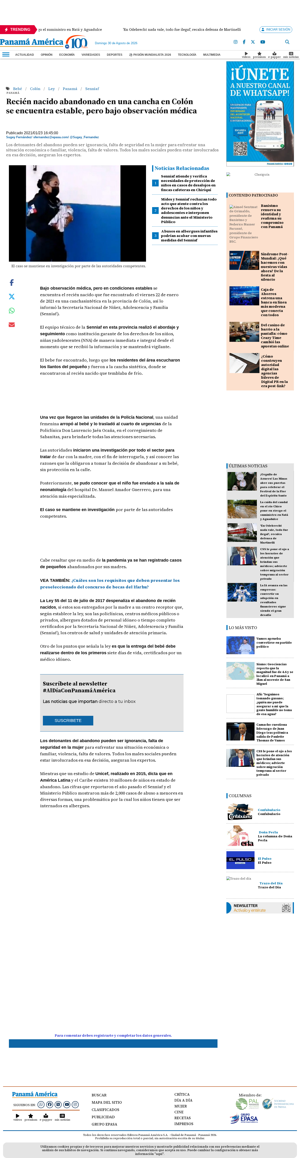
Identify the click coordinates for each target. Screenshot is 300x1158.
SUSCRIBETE (68, 720)
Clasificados (105, 1109)
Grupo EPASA (104, 1124)
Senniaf (92, 88)
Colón (35, 88)
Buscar (99, 1095)
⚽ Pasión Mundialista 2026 (150, 54)
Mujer (180, 1106)
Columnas (240, 796)
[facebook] (244, 42)
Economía (67, 54)
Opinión (46, 54)
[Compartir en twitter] (12, 296)
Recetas (182, 1117)
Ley (52, 88)
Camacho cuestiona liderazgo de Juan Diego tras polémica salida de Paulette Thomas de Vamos (272, 732)
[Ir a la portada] (31, 43)
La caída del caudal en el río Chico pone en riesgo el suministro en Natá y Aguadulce (274, 510)
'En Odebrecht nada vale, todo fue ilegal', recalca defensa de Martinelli (274, 534)
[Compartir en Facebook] (12, 282)
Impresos (183, 1123)
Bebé (18, 88)
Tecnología (187, 54)
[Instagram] (235, 42)
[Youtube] (262, 42)
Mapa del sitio (107, 1102)
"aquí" (159, 1154)
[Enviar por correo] (12, 325)
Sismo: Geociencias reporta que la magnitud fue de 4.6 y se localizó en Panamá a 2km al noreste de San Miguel (274, 674)
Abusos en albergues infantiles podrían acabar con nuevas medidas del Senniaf (189, 235)
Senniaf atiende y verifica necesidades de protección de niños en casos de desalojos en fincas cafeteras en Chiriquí (188, 182)
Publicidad (103, 1116)
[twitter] (253, 42)
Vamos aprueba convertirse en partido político (274, 643)
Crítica (182, 1094)
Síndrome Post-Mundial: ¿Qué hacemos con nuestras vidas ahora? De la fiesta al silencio (275, 267)
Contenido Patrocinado (253, 195)
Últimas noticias (248, 466)
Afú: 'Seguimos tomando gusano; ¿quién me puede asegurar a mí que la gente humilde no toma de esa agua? (274, 704)
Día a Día (183, 1100)
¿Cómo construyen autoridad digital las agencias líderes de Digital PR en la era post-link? (274, 371)
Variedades (91, 54)
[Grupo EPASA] (244, 1122)
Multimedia (212, 54)
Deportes (114, 54)
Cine (179, 1112)
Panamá (70, 88)
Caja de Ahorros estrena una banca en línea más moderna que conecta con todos (274, 302)
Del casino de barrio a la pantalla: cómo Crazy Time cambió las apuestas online (275, 336)
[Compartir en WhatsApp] (12, 311)
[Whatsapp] (41, 1104)
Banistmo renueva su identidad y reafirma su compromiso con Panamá (272, 216)
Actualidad (24, 54)
